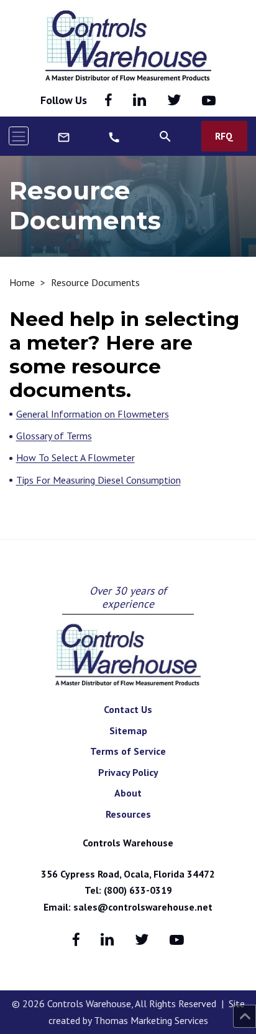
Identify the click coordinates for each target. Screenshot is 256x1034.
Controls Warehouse (128, 842)
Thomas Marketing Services (151, 1020)
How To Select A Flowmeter (75, 457)
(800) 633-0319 (138, 890)
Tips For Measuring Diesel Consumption (98, 480)
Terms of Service (128, 751)
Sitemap (128, 730)
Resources (128, 814)
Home (22, 282)
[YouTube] (209, 100)
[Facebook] (108, 100)
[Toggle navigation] (19, 136)
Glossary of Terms (54, 435)
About (128, 793)
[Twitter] (174, 100)
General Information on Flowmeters (92, 414)
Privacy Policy (128, 772)
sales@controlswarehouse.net (143, 907)
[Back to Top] (244, 1016)
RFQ (224, 136)
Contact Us (128, 709)
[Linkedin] (139, 100)
